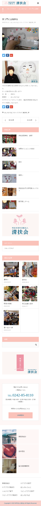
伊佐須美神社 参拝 (25, 135)
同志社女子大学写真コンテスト (28, 189)
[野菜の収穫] (11, 293)
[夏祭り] (11, 269)
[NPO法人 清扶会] (15, 3)
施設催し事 (32, 22)
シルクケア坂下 (7, 491)
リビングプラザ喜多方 (9, 495)
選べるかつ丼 (8, 327)
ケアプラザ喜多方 (8, 487)
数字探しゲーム (24, 201)
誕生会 (24, 280)
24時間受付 (20, 415)
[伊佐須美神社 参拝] (9, 138)
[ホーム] (3, 9)
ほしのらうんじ (26, 487)
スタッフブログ (23, 22)
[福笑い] (9, 178)
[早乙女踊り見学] (29, 293)
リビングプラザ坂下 (27, 491)
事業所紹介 (6, 483)
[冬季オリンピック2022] (9, 152)
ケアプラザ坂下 (26, 483)
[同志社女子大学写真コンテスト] (9, 191)
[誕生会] (29, 269)
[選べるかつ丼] (11, 317)
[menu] (38, 3)
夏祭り (6, 279)
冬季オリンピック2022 (26, 149)
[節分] (9, 165)
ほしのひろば (15, 22)
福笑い (21, 175)
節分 (20, 162)
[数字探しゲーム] (9, 204)
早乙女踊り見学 (27, 304)
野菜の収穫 (7, 303)
